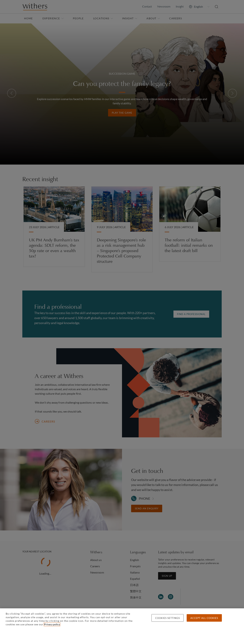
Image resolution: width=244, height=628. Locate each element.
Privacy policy (52, 624)
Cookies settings (167, 618)
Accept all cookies (204, 618)
